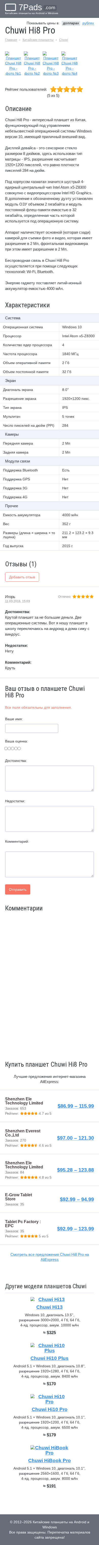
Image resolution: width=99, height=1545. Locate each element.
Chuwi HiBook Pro (49, 1460)
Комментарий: (17, 841)
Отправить (17, 889)
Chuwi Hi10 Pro (50, 1409)
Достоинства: (16, 761)
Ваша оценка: (16, 741)
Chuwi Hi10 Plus (49, 1358)
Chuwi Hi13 (49, 1307)
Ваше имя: (14, 719)
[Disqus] (49, 986)
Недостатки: (15, 801)
